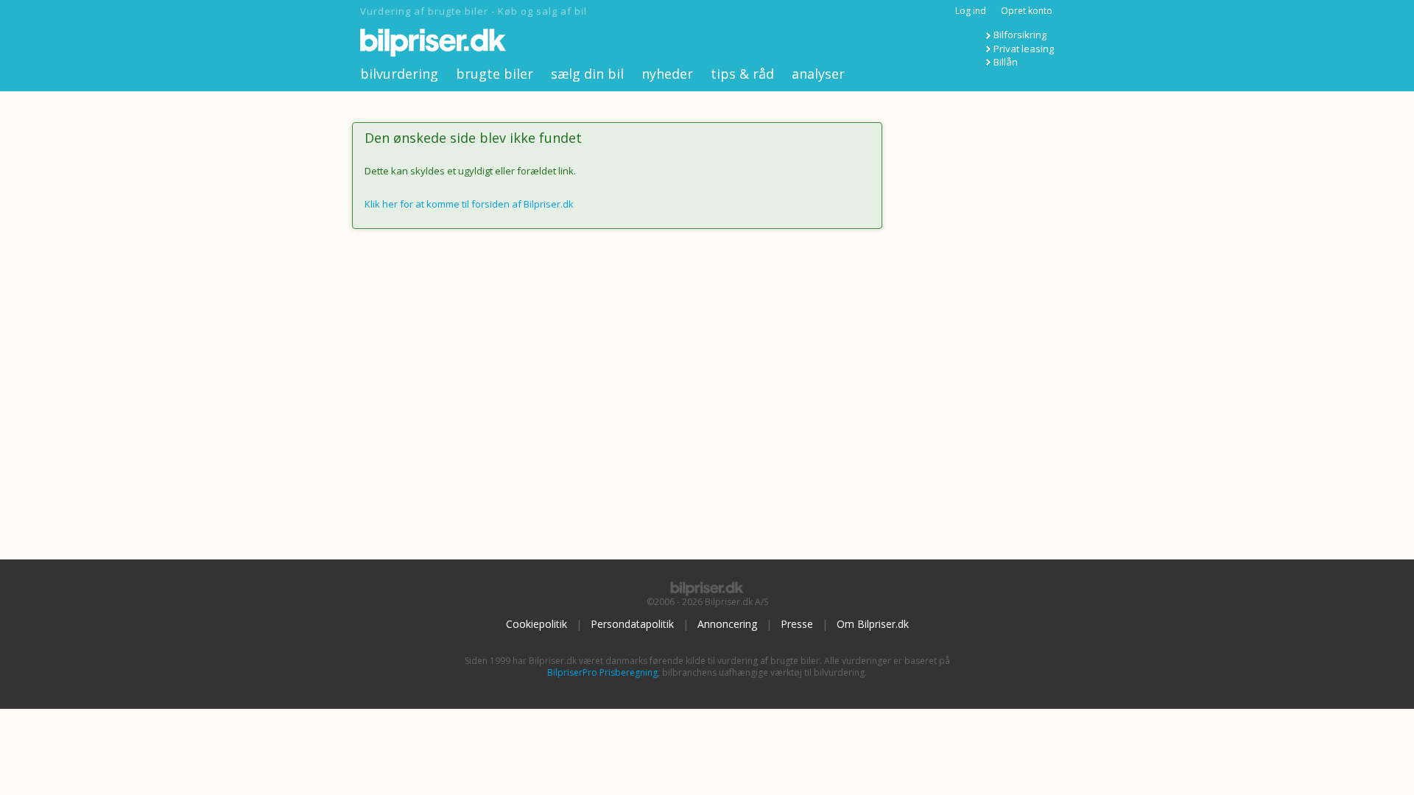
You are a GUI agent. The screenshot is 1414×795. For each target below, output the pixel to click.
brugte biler (494, 73)
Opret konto (1026, 10)
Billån (1005, 61)
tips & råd (742, 73)
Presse (797, 624)
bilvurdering (399, 73)
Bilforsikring (1020, 34)
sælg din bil (587, 73)
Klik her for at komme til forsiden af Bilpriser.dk (469, 204)
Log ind (970, 10)
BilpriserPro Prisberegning (602, 672)
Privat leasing (1023, 48)
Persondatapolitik (632, 624)
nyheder (667, 73)
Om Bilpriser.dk (873, 624)
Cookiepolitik (536, 624)
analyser (818, 73)
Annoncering (727, 624)
